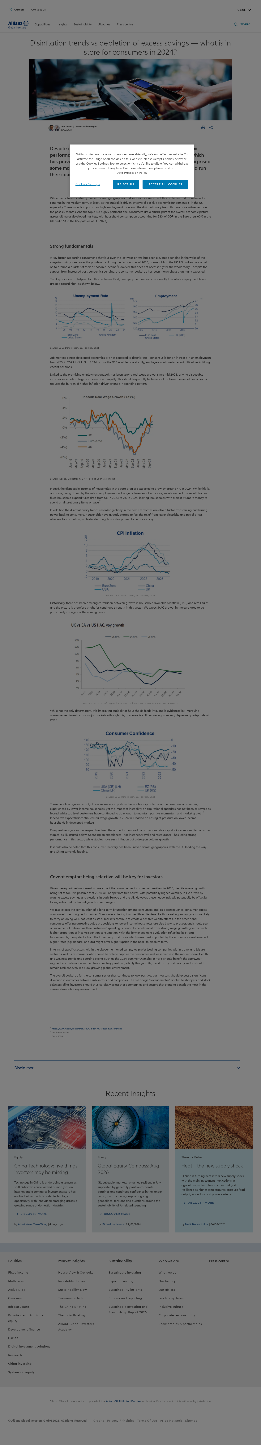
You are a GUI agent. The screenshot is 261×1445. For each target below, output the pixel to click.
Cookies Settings (87, 184)
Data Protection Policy (132, 173)
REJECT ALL (126, 184)
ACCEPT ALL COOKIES (165, 184)
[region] (132, 170)
